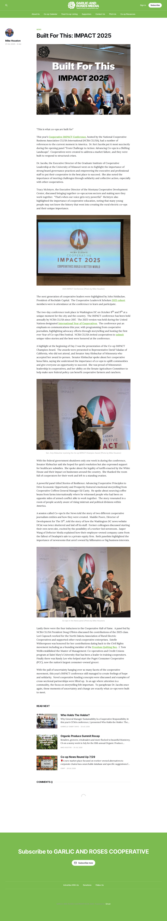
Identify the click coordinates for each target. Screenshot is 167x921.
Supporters (86, 14)
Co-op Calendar (50, 14)
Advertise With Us (71, 885)
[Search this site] (6, 5)
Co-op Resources (127, 14)
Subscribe (155, 5)
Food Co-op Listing (69, 14)
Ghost (108, 904)
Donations (87, 885)
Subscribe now (85, 863)
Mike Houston (13, 40)
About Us (36, 14)
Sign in (143, 5)
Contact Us (100, 14)
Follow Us (100, 885)
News (39, 29)
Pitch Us (112, 14)
